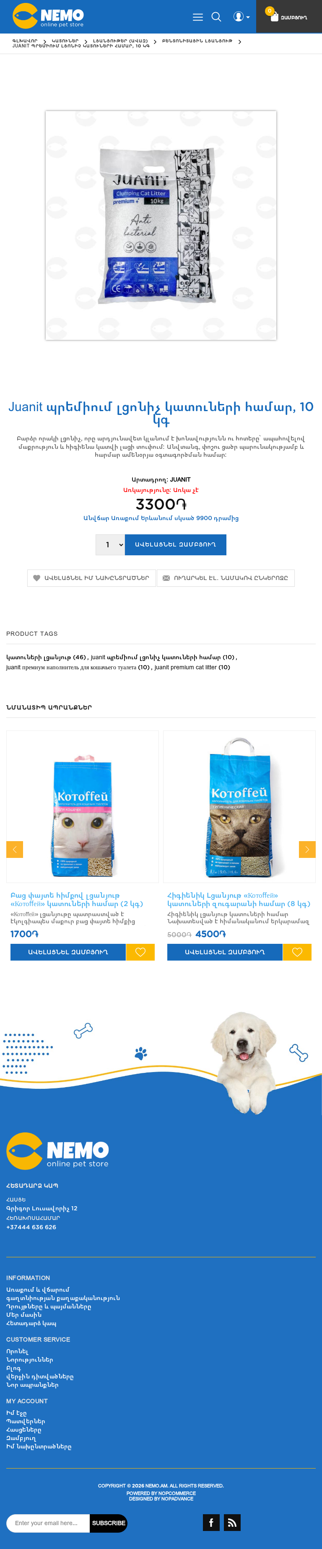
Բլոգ (13, 1368)
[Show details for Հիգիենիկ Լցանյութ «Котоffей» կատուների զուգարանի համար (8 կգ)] (239, 807)
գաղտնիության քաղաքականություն (63, 1298)
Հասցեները (24, 1430)
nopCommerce (177, 1493)
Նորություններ (29, 1360)
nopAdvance (177, 1499)
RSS (232, 1522)
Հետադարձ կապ (31, 1323)
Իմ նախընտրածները (39, 1446)
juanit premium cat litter (186, 667)
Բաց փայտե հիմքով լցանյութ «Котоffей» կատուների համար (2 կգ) (76, 899)
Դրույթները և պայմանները (48, 1306)
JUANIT (180, 480)
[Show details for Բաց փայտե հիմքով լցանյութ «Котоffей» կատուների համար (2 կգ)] (82, 807)
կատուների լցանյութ (38, 657)
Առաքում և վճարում (38, 1290)
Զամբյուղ (21, 1438)
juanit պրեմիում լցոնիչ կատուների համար (156, 657)
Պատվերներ (25, 1421)
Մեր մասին (24, 1315)
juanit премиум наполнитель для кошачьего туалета (71, 667)
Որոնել (17, 1351)
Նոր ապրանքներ (32, 1385)
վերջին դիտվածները (40, 1376)
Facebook (211, 1522)
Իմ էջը (16, 1413)
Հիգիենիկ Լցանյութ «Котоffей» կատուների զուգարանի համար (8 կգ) (239, 899)
